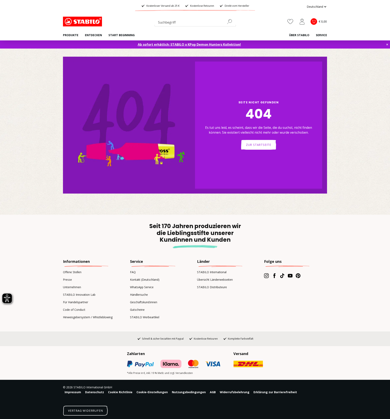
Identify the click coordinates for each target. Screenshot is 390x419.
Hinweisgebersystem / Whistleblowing (88, 317)
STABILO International (211, 272)
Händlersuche (139, 295)
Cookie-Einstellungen (152, 392)
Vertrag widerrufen (85, 411)
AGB (213, 392)
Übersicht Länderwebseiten (215, 279)
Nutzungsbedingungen (189, 392)
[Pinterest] (298, 275)
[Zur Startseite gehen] (83, 21)
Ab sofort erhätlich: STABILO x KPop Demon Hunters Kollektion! (189, 44)
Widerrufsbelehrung (234, 392)
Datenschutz (94, 392)
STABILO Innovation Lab (79, 295)
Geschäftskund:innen (143, 302)
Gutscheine (137, 310)
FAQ (133, 272)
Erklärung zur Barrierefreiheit (275, 392)
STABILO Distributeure (212, 287)
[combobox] (195, 23)
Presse (67, 279)
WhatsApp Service (142, 287)
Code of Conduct (74, 310)
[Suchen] (231, 21)
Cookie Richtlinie (120, 392)
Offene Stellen (72, 272)
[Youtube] (290, 275)
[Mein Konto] (302, 21)
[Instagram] (266, 275)
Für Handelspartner (75, 302)
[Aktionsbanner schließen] (387, 44)
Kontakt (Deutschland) (144, 279)
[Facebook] (274, 275)
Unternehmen (72, 287)
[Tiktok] (282, 275)
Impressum (73, 392)
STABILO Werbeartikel (144, 317)
